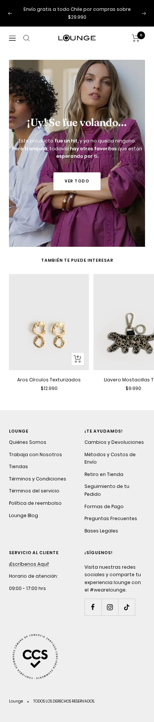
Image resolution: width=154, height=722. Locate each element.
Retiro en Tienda (103, 474)
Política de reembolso (35, 503)
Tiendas (18, 466)
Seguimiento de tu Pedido (106, 490)
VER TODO (77, 181)
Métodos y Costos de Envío (110, 458)
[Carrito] (136, 38)
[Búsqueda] (26, 38)
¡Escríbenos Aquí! (29, 564)
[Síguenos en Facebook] (92, 607)
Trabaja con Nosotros (35, 454)
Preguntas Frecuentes (110, 518)
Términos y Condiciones (37, 479)
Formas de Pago (104, 506)
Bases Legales (101, 531)
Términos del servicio (34, 491)
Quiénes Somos (27, 442)
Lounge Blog (23, 515)
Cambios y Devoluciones (114, 442)
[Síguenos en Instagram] (109, 607)
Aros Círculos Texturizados (49, 380)
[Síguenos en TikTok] (126, 607)
